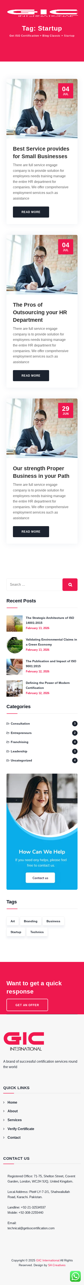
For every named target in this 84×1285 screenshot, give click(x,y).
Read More (31, 212)
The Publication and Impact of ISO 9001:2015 (51, 663)
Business (53, 921)
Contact (14, 1137)
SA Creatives (56, 1265)
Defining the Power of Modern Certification (48, 685)
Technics (37, 932)
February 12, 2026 (37, 671)
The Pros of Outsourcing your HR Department (40, 312)
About (13, 1111)
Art (13, 921)
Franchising (19, 742)
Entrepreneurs (21, 733)
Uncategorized (21, 760)
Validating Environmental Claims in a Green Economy (51, 642)
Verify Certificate (21, 1129)
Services (15, 1120)
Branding (30, 921)
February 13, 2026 (37, 628)
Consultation (20, 723)
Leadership (19, 751)
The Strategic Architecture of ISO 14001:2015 (50, 620)
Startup (16, 932)
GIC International (47, 1260)
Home (12, 1102)
